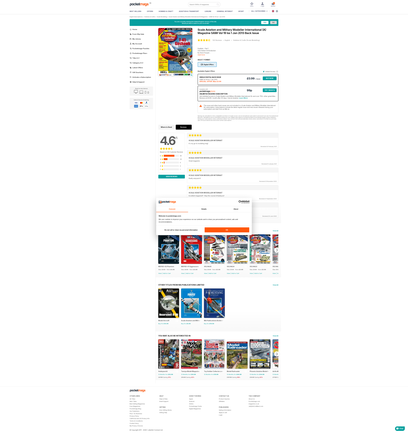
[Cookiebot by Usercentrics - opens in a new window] (240, 202)
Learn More (243, 98)
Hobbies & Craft (166, 11)
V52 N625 (207, 266)
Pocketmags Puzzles (140, 48)
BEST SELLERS (135, 11)
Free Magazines (135, 406)
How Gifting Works (165, 410)
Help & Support (138, 82)
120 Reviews (217, 40)
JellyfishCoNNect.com (256, 406)
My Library (136, 39)
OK (227, 230)
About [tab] (236, 209)
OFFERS (150, 11)
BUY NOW (269, 78)
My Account (137, 44)
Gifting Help (163, 412)
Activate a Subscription (141, 77)
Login (220, 415)
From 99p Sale (138, 34)
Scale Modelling (162, 17)
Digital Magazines (195, 409)
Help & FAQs (163, 399)
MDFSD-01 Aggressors (190, 266)
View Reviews (171, 176)
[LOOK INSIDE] (175, 75)
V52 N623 (253, 266)
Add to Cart (167, 273)
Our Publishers (134, 411)
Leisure (208, 11)
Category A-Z (137, 63)
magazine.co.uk (254, 404)
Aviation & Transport (189, 11)
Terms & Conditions (136, 421)
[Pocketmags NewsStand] (140, 4)
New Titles (133, 401)
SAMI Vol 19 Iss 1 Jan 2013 (217, 17)
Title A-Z (135, 58)
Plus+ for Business (136, 413)
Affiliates (222, 401)
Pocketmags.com (254, 401)
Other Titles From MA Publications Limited (181, 285)
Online (191, 404)
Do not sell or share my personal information (181, 230)
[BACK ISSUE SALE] (168, 263)
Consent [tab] (172, 209)
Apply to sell (223, 412)
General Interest (225, 11)
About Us (252, 399)
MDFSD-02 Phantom (166, 266)
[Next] (276, 250)
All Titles (132, 399)
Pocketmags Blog (135, 409)
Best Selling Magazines (137, 404)
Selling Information (225, 410)
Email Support (163, 401)
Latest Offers (137, 68)
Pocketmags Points (195, 406)
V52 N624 (230, 266)
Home (134, 29)
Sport (241, 11)
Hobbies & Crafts (149, 17)
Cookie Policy (134, 423)
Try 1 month (269, 90)
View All (275, 231)
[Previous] (160, 250)
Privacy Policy (134, 416)
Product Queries (224, 399)
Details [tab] (204, 209)
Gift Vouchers (137, 72)
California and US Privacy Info (140, 418)
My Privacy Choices (136, 426)
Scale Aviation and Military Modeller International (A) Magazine (188, 17)
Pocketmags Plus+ (139, 53)
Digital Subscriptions (136, 17)
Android (191, 401)
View (160, 273)
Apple (191, 399)
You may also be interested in (174, 336)
